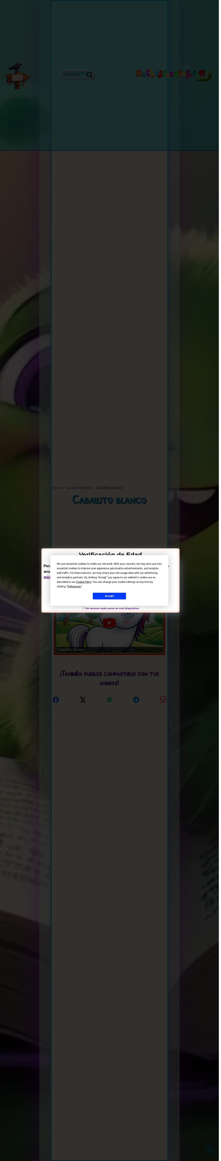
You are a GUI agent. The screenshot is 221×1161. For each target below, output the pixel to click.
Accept (109, 595)
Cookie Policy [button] (83, 582)
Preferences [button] (74, 586)
